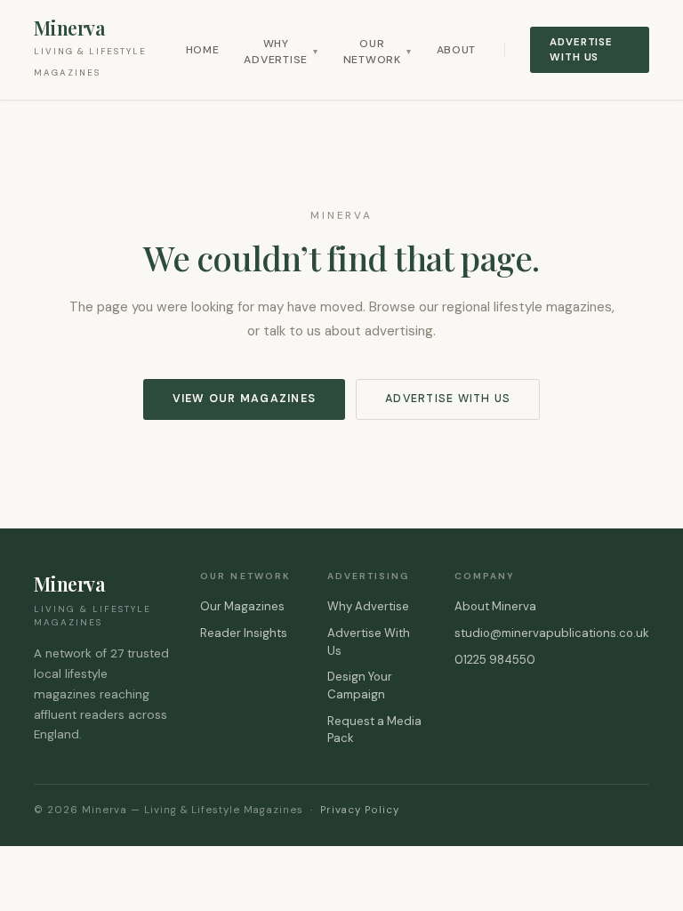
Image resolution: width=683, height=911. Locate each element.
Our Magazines (242, 606)
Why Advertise (280, 51)
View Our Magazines (244, 398)
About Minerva (495, 606)
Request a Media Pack (374, 729)
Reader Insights (243, 633)
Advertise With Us (581, 50)
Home (203, 50)
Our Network (377, 51)
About (457, 50)
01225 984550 (494, 659)
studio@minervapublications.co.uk (551, 633)
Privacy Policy (359, 810)
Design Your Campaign (359, 685)
